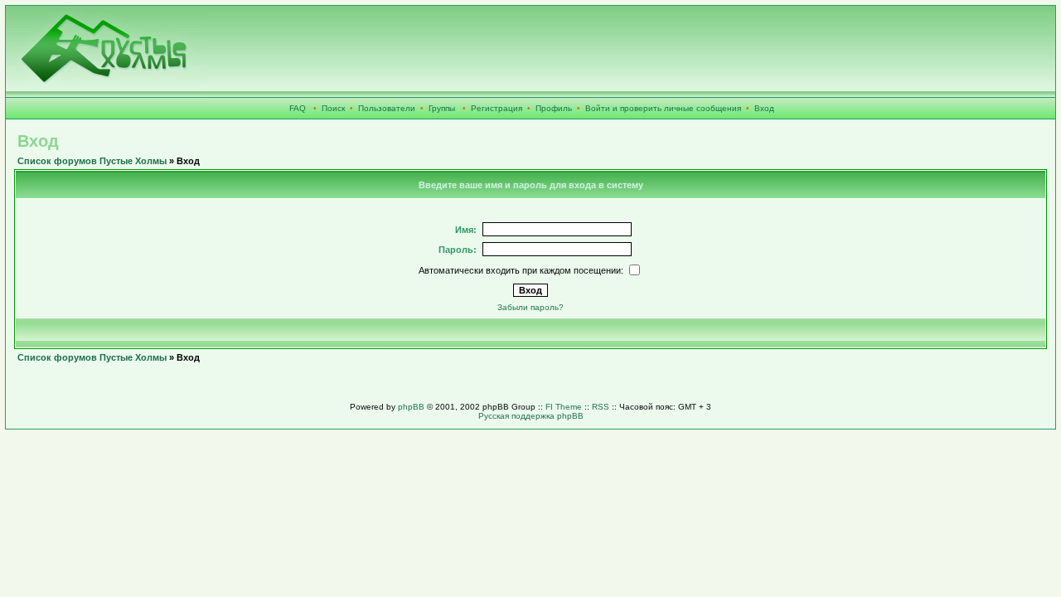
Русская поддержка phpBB (531, 415)
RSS (600, 406)
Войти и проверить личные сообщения (663, 108)
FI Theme (563, 406)
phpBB (411, 406)
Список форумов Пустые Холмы (92, 161)
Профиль (553, 108)
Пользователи (386, 108)
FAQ (297, 108)
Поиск (333, 108)
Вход (764, 108)
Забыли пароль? (530, 307)
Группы (442, 108)
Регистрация (496, 108)
